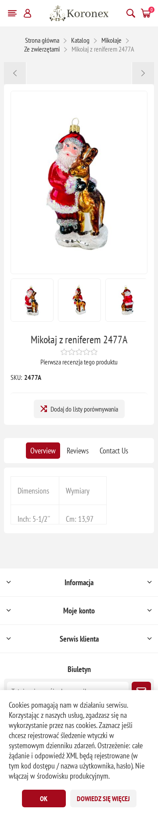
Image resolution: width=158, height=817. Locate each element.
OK (43, 798)
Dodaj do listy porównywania (84, 409)
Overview (43, 451)
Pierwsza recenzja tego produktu (79, 361)
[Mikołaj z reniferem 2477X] (15, 73)
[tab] (43, 450)
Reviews (78, 451)
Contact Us (114, 451)
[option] (32, 300)
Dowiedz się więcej (103, 798)
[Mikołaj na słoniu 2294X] (143, 73)
